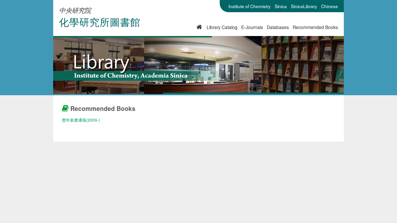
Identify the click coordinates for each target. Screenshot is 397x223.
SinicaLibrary (304, 6)
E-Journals (252, 27)
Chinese (329, 6)
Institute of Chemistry (249, 6)
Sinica (281, 6)
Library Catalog (222, 27)
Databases (278, 27)
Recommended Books (315, 27)
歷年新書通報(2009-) (81, 120)
